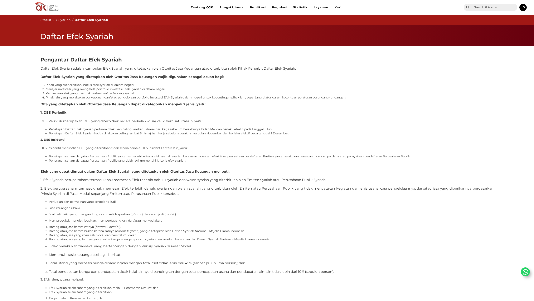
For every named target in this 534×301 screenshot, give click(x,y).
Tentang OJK (202, 7)
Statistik (300, 7)
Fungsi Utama (231, 7)
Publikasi (258, 7)
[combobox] (494, 7)
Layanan (321, 7)
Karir (339, 7)
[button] (523, 7)
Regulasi (279, 7)
